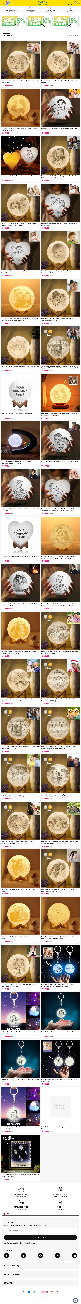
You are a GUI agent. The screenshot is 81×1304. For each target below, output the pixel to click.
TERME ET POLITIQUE (12, 1266)
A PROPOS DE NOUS (12, 1274)
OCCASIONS (9, 1283)
